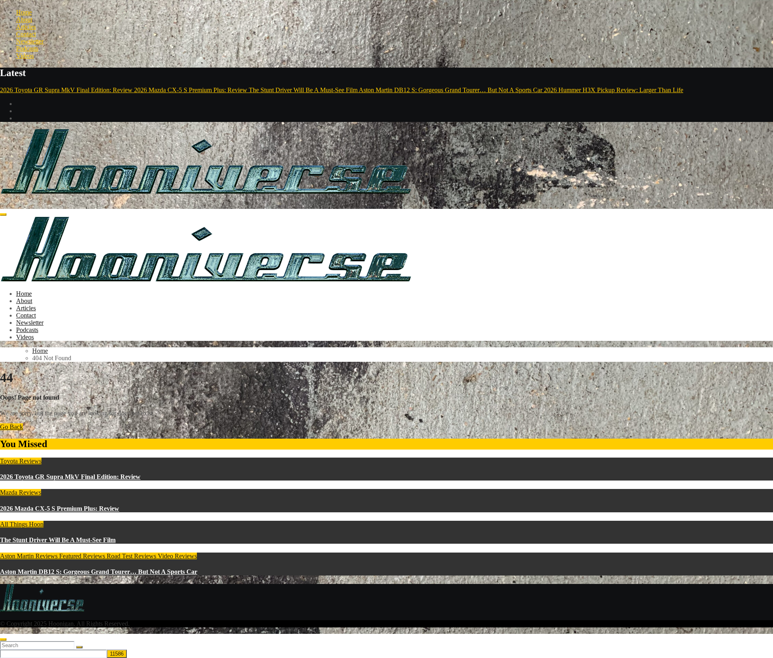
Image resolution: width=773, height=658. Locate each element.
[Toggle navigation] (3, 214)
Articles (26, 26)
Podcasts (27, 48)
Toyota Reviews (20, 461)
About (24, 19)
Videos (25, 55)
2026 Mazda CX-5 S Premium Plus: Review (59, 508)
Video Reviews (177, 556)
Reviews (95, 556)
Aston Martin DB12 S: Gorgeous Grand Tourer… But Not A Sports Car (98, 571)
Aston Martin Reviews (29, 556)
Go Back (11, 426)
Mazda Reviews (20, 492)
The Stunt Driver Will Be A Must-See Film (58, 539)
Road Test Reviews (132, 556)
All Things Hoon (21, 524)
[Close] (3, 639)
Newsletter (29, 41)
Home (24, 12)
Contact (26, 34)
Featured (71, 556)
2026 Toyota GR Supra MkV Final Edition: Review (70, 476)
